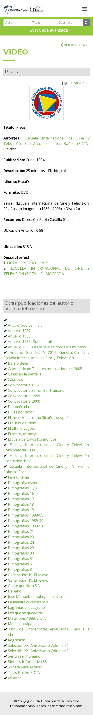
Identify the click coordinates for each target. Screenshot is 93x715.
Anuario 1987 (19, 330)
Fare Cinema (18, 477)
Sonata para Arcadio (25, 667)
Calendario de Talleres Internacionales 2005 (45, 368)
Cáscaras (15, 379)
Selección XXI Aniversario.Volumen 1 (38, 645)
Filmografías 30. (21, 553)
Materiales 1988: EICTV (27, 618)
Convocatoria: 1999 (24, 395)
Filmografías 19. (21, 509)
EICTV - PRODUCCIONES (27, 262)
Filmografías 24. (21, 542)
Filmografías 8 (20, 569)
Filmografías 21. (21, 531)
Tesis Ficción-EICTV (24, 672)
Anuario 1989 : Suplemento (30, 341)
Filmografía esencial (25, 482)
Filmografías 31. (21, 558)
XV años (14, 677)
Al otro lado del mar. (25, 325)
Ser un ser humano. (24, 656)
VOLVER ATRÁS (76, 44)
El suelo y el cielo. (22, 422)
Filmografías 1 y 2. (23, 488)
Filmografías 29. (21, 547)
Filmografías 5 (20, 564)
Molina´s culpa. (20, 623)
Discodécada (18, 406)
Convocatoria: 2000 (24, 401)
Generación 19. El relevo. (28, 574)
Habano (14, 591)
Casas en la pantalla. (25, 374)
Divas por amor (21, 412)
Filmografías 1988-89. (26, 515)
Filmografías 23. (21, 536)
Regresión (16, 639)
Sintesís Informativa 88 (27, 661)
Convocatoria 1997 (24, 384)
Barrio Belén (18, 363)
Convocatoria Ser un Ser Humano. (36, 390)
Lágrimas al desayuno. (27, 607)
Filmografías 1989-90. (26, 520)
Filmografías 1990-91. (26, 526)
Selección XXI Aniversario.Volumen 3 (38, 650)
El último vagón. (21, 428)
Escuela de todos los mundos (32, 439)
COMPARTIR (79, 82)
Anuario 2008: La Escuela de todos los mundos (47, 347)
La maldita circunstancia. (28, 601)
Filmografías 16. (21, 493)
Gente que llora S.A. (24, 585)
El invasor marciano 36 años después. (39, 417)
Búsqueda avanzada (49, 30)
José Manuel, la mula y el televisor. (37, 596)
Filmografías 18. (21, 504)
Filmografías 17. (21, 498)
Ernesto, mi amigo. (23, 433)
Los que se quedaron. (26, 612)
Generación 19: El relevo (28, 580)
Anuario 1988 (19, 336)
